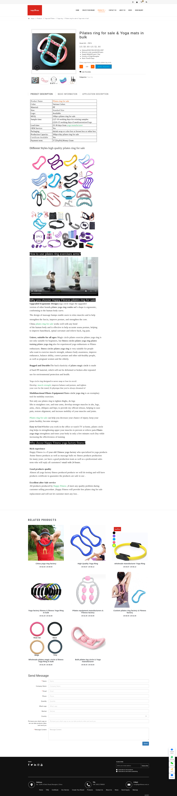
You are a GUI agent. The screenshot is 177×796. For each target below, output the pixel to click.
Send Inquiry (139, 10)
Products (101, 10)
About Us (122, 10)
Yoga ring (60, 18)
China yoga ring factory (46, 564)
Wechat (44, 711)
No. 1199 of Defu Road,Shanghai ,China (49, 784)
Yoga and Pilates (50, 18)
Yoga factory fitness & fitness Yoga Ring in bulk (46, 612)
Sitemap (135, 790)
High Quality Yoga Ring (88, 564)
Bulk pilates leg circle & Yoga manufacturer (88, 661)
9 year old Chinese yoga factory (61, 452)
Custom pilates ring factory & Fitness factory (129, 612)
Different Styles (39, 148)
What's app (43, 706)
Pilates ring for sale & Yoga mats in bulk (77, 18)
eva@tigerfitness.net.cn (141, 784)
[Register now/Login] (137, 2)
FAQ (47, 790)
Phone (44, 696)
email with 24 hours (71, 462)
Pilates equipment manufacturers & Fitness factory (87, 612)
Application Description (95, 94)
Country (44, 716)
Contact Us (112, 10)
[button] (74, 80)
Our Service (65, 790)
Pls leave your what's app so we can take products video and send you (37, 723)
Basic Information (67, 94)
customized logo (85, 122)
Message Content (41, 729)
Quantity (44, 701)
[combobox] (99, 716)
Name (45, 681)
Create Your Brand (88, 10)
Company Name (41, 686)
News (130, 10)
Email (45, 691)
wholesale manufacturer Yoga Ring (129, 564)
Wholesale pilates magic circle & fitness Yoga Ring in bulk (45, 661)
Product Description (42, 94)
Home (77, 10)
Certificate (55, 790)
